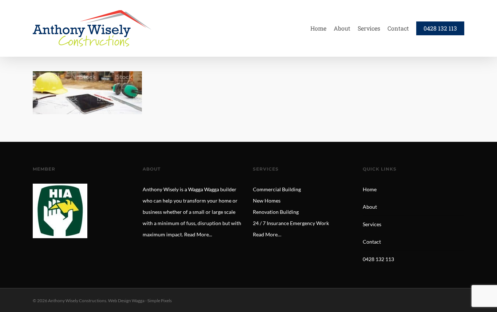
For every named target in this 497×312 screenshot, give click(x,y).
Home (370, 189)
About (370, 207)
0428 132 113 (378, 259)
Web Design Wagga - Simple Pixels (140, 300)
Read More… (267, 234)
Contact (372, 242)
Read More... (198, 234)
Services (372, 224)
